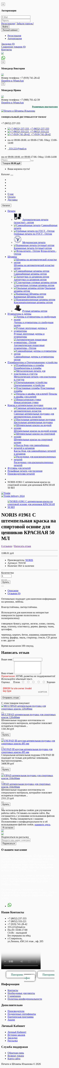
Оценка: (5, 682)
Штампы (12, 256)
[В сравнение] (5, 579)
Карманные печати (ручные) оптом (33, 248)
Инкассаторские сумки (26, 402)
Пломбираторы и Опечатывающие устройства (32, 362)
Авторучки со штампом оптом (30, 279)
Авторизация (15, 38)
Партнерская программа (21, 1016)
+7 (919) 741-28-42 (40, 134)
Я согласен (8, 827)
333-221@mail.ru (17, 148)
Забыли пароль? (25, 23)
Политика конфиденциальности (25, 999)
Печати (11, 211)
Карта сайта (14, 1058)
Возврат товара (16, 1055)
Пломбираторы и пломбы (27, 368)
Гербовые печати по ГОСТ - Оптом (33, 233)
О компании (14, 996)
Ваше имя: (6, 659)
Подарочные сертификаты (22, 1014)
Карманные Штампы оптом (29, 296)
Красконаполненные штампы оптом (33, 302)
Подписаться (9, 843)
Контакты (13, 990)
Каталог (6, 205)
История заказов (16, 1035)
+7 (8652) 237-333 (39, 128)
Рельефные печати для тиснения (25, 471)
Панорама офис (39, 976)
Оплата (11, 197)
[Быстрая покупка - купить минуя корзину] (2, 586)
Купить (6, 582)
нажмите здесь (42, 824)
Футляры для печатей (19, 468)
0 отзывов (6, 546)
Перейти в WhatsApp (12, 80)
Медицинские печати (33, 242)
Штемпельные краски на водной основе (35, 431)
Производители (16, 1011)
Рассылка (13, 1040)
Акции (11, 1019)
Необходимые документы (21, 993)
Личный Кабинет (17, 1032)
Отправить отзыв (11, 698)
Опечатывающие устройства (29, 385)
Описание (13, 590)
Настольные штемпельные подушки (33, 422)
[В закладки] (2, 579)
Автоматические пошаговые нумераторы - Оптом (29, 346)
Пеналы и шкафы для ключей (35, 395)
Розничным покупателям (45, 107)
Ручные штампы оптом (34, 311)
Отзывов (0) (14, 593)
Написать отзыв (22, 546)
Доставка (12, 199)
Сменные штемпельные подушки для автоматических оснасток (34, 415)
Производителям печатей (21, 473)
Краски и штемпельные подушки (25, 405)
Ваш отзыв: (7, 673)
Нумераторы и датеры (19, 313)
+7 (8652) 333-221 (39, 131)
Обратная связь (16, 1052)
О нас (11, 194)
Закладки (12, 1037)
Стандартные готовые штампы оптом (34, 285)
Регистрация (8, 23)
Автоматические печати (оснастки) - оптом (31, 221)
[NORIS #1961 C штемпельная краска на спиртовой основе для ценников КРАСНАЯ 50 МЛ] (33, 507)
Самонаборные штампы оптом (30, 273)
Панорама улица (21, 974)
